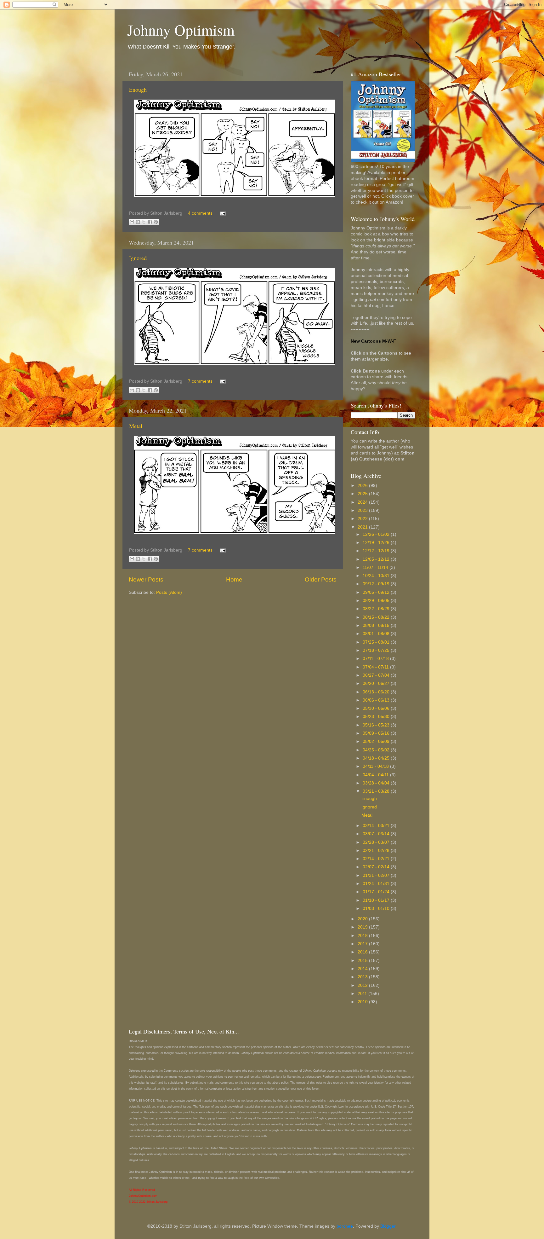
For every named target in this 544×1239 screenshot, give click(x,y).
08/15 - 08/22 (377, 617)
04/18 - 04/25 (377, 758)
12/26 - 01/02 (377, 534)
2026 (363, 485)
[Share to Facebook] (150, 222)
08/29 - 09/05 (377, 600)
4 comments (200, 213)
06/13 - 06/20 (377, 692)
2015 (363, 960)
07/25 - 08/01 (377, 642)
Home (234, 579)
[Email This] (132, 222)
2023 (363, 510)
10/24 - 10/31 (377, 575)
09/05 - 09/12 (377, 592)
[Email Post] (222, 213)
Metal (135, 426)
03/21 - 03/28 (377, 791)
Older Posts (321, 579)
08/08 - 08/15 (377, 625)
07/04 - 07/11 (376, 667)
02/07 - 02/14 (377, 867)
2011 (363, 993)
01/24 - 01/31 (377, 883)
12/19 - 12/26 (377, 542)
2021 (363, 527)
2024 (363, 502)
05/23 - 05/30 (377, 716)
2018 (363, 935)
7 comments (200, 381)
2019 (363, 927)
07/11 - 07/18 (376, 658)
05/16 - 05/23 (377, 725)
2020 (363, 919)
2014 (363, 968)
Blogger (387, 1226)
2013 (363, 977)
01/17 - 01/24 (377, 891)
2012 (363, 985)
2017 (363, 943)
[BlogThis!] (138, 222)
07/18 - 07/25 (377, 650)
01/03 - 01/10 (377, 908)
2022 (363, 518)
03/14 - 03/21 (377, 825)
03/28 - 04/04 (377, 783)
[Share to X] (144, 222)
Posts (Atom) (169, 592)
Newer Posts (146, 579)
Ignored (138, 258)
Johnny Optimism (181, 30)
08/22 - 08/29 (377, 608)
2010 (363, 1001)
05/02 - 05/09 (377, 741)
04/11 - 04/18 (376, 766)
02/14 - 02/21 (377, 858)
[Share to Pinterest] (156, 222)
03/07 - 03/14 (377, 833)
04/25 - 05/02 (377, 750)
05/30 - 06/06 (377, 708)
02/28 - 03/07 (377, 842)
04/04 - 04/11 (376, 775)
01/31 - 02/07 (377, 875)
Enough (138, 89)
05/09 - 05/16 (377, 733)
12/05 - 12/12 (377, 559)
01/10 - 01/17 (377, 900)
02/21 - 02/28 (377, 850)
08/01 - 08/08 (377, 633)
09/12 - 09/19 (377, 584)
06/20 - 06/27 (377, 683)
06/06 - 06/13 (377, 700)
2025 (363, 493)
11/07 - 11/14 (376, 567)
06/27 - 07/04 (377, 675)
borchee (345, 1226)
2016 (363, 952)
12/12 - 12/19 (377, 550)
